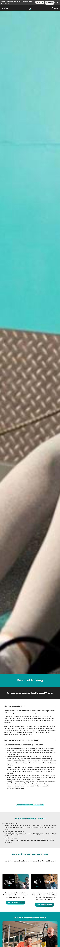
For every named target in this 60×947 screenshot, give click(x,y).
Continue (49, 2)
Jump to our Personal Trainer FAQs (30, 805)
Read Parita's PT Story (44, 904)
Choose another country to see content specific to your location (16, 3)
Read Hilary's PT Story (15, 902)
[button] (30, 706)
